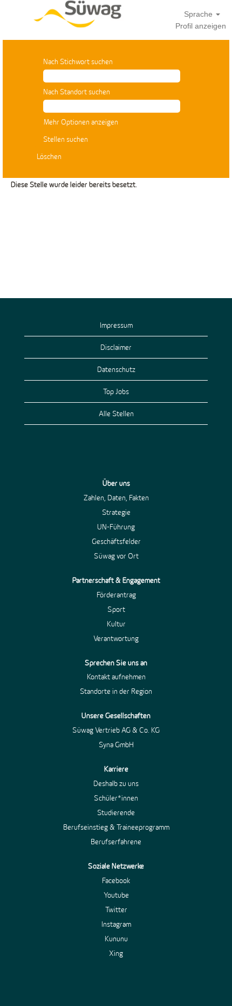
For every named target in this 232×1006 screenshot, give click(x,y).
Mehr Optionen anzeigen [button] (81, 122)
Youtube (116, 895)
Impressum (116, 325)
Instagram (116, 924)
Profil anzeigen (200, 26)
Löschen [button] (49, 156)
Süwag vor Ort (116, 556)
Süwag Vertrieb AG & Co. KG (116, 730)
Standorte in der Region (116, 691)
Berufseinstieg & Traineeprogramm (116, 827)
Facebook (116, 880)
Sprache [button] (199, 14)
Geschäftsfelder (116, 541)
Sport (116, 609)
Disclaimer (116, 347)
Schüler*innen (116, 798)
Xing (116, 953)
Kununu (116, 938)
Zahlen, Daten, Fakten (116, 497)
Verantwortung (116, 638)
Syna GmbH (116, 744)
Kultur (116, 623)
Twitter (116, 909)
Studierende (116, 812)
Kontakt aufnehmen (116, 676)
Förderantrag (116, 594)
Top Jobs (116, 391)
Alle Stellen (116, 413)
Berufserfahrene (116, 841)
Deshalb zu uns (116, 783)
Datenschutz (116, 369)
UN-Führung (116, 526)
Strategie (116, 512)
